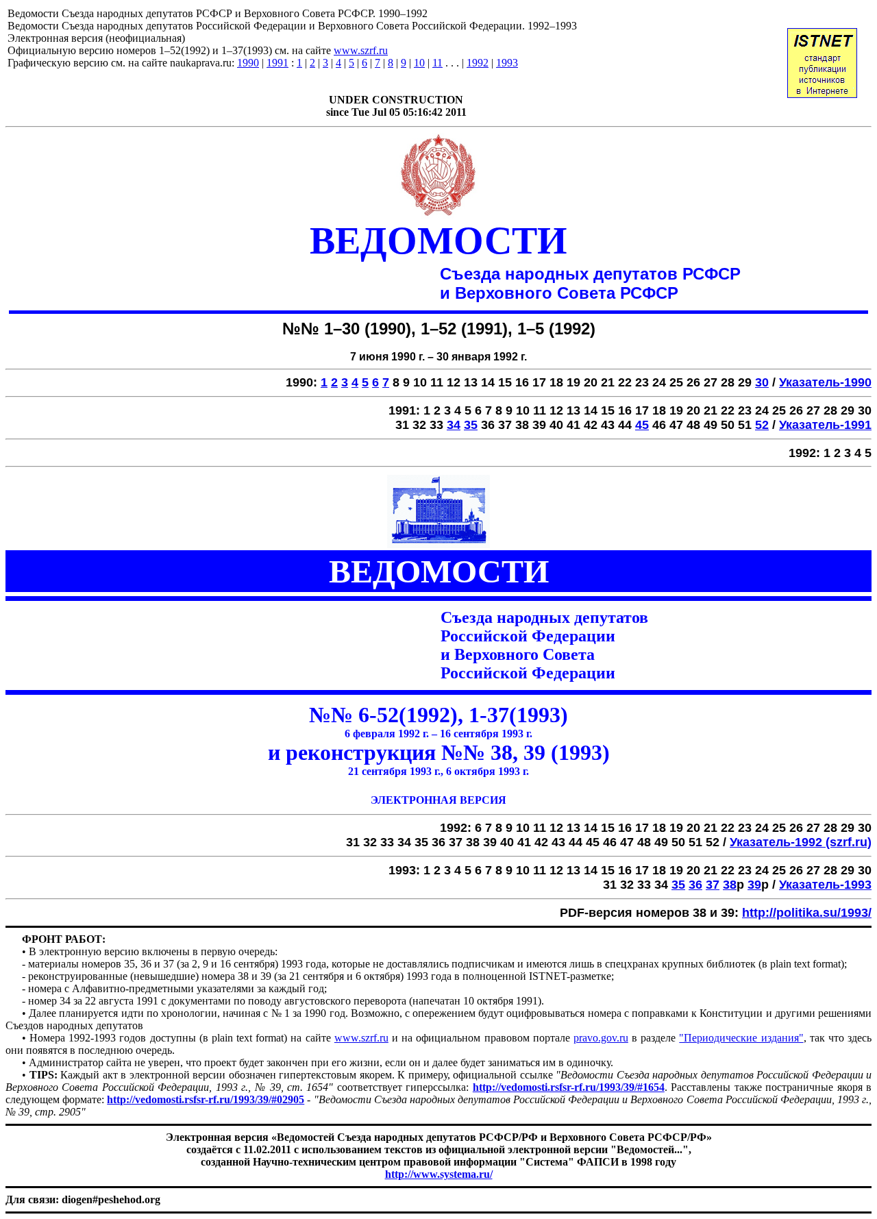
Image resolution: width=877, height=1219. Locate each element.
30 (762, 382)
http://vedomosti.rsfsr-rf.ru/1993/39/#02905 (205, 1099)
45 (642, 425)
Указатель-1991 (825, 425)
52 (762, 425)
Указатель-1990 (825, 382)
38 (730, 884)
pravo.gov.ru (600, 1038)
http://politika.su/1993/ (807, 913)
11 (437, 63)
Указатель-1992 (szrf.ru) (801, 842)
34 (453, 425)
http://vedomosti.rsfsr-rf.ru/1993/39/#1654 (569, 1087)
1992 (478, 63)
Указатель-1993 (825, 884)
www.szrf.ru (361, 50)
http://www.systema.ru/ (439, 1174)
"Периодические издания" (741, 1038)
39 (754, 884)
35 (471, 425)
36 (695, 884)
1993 (507, 63)
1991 (277, 63)
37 (712, 884)
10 (419, 63)
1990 (248, 63)
